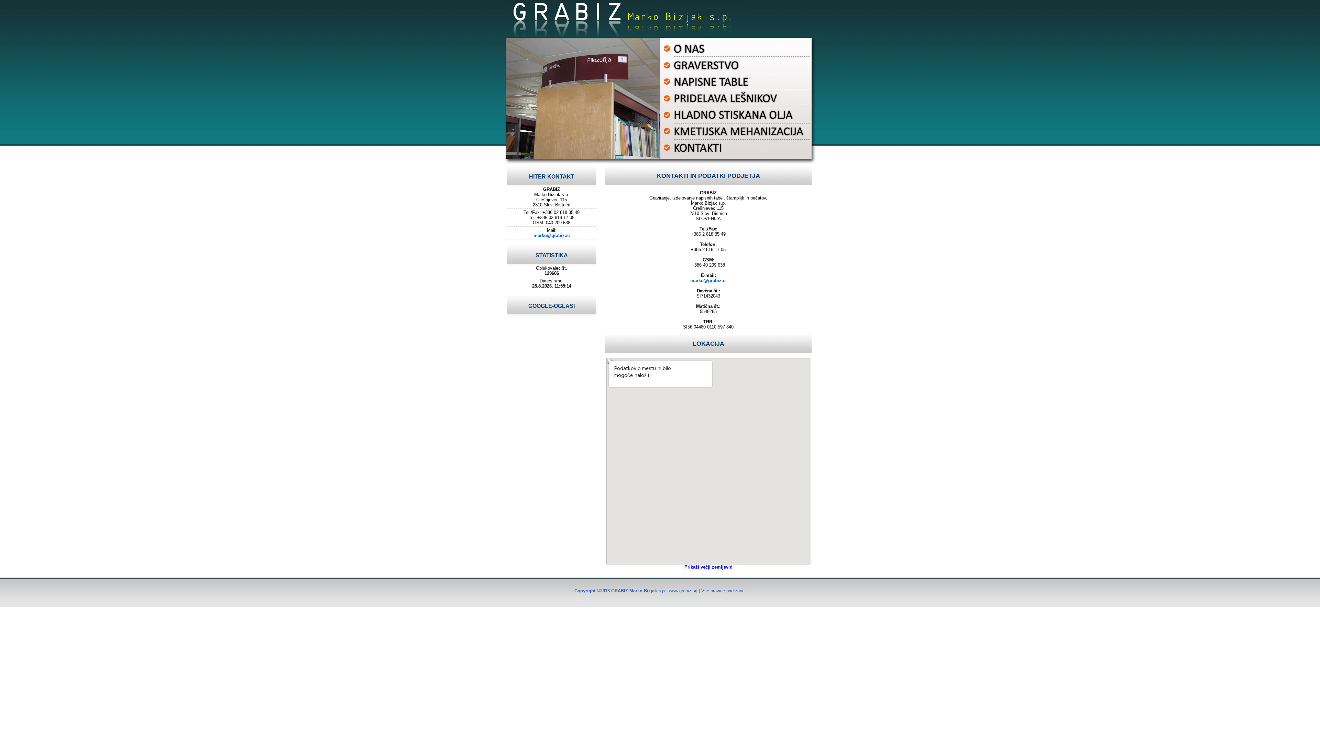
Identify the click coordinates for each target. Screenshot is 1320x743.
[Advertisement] (552, 326)
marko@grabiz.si (552, 235)
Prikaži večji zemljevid (708, 567)
